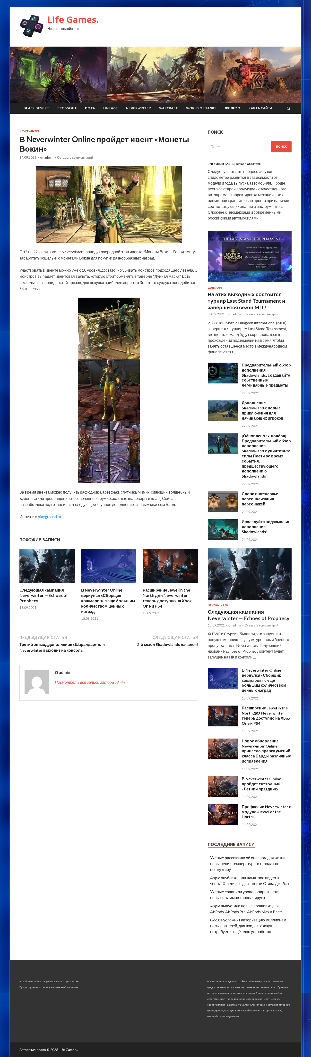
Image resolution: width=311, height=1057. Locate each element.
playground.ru (49, 516)
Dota (90, 108)
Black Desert (36, 108)
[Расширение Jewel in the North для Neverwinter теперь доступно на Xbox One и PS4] (170, 584)
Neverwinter (138, 108)
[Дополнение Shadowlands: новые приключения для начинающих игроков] (223, 419)
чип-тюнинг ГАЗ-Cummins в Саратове (234, 164)
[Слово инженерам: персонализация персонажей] (223, 510)
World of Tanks (201, 108)
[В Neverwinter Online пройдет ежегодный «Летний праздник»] (223, 795)
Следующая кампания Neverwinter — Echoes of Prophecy (43, 595)
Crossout (67, 108)
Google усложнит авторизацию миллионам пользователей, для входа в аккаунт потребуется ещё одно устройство (248, 926)
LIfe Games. (73, 19)
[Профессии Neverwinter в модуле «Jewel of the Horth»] (223, 823)
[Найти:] (250, 146)
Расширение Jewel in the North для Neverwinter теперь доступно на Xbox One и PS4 (167, 598)
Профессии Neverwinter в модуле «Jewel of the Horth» (266, 811)
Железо (232, 108)
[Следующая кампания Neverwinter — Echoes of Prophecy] (47, 584)
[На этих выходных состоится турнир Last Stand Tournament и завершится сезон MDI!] (250, 283)
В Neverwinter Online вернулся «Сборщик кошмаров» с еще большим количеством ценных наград (108, 600)
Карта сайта (260, 108)
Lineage (110, 108)
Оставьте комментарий (75, 157)
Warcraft (168, 108)
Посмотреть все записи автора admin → (92, 682)
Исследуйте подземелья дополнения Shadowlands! (265, 526)
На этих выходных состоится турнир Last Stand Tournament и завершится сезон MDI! (246, 300)
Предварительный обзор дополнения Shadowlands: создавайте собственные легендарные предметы (266, 375)
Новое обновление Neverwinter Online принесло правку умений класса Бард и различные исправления (266, 751)
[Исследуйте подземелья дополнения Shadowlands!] (223, 538)
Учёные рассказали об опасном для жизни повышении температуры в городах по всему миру (247, 863)
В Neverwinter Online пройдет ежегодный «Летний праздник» (261, 783)
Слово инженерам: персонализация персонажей (260, 498)
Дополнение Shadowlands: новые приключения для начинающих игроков (263, 410)
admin (48, 157)
